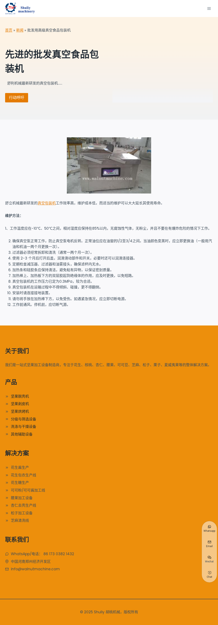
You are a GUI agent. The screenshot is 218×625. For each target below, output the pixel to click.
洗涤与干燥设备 (23, 426)
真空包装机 (47, 203)
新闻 (19, 30)
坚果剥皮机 (20, 403)
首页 (8, 30)
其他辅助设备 (22, 434)
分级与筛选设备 (23, 419)
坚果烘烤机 (20, 411)
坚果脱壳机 (20, 396)
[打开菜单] (209, 8)
